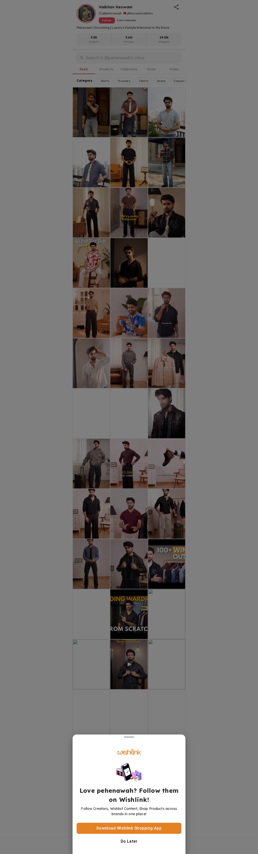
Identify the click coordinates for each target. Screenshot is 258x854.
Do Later (129, 841)
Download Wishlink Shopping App (129, 828)
